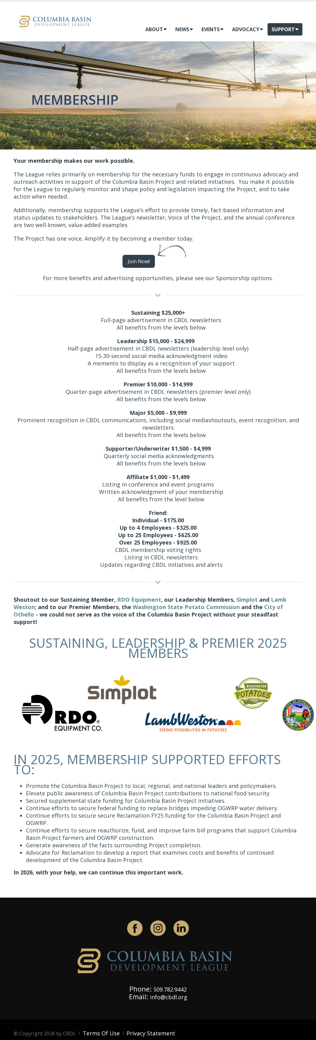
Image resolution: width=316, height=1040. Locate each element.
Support (283, 29)
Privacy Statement (151, 1033)
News (182, 29)
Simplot (247, 599)
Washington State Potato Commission (186, 607)
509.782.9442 (170, 989)
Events (211, 29)
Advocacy (245, 29)
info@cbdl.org (168, 997)
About (154, 29)
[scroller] (305, 1032)
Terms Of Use (101, 1033)
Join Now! (139, 261)
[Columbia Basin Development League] (57, 21)
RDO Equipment (139, 599)
